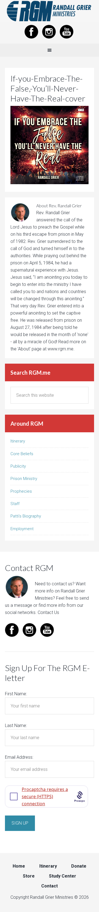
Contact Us (48, 612)
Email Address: (19, 757)
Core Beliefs (21, 453)
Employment (22, 528)
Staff (15, 503)
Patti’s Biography (25, 516)
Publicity (18, 466)
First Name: (16, 693)
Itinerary (17, 441)
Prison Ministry (23, 478)
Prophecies (21, 491)
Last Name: (16, 725)
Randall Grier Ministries (49, 11)
